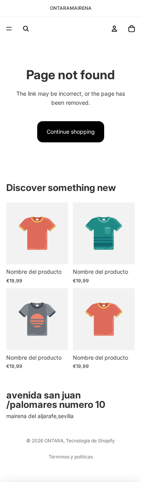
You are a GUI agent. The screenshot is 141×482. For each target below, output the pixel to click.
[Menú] (9, 29)
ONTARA (53, 441)
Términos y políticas (71, 457)
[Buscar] (25, 28)
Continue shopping (71, 131)
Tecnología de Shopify (90, 441)
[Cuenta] (114, 28)
